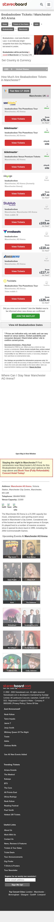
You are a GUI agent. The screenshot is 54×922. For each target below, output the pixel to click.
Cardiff (33, 895)
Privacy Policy (19, 703)
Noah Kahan (9, 714)
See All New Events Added (15, 754)
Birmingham (14, 895)
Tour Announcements (13, 857)
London (29, 892)
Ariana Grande (10, 770)
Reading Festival (11, 806)
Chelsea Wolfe (10, 746)
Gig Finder (8, 861)
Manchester (23, 29)
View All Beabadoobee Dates (26, 325)
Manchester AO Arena (36, 536)
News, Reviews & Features (15, 844)
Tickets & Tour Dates (20, 24)
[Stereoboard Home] (14, 5)
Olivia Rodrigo (10, 797)
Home (5, 24)
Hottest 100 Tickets (12, 815)
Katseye (7, 779)
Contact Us (8, 839)
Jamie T (7, 723)
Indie (36, 24)
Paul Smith (9, 810)
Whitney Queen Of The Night (16, 732)
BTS (6, 783)
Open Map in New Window (26, 454)
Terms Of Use (32, 703)
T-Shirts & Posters (12, 866)
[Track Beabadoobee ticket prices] (5, 91)
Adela (6, 741)
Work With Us (10, 835)
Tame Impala (9, 719)
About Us (8, 830)
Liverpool (41, 895)
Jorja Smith (9, 728)
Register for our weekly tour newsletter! (20, 876)
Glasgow (24, 895)
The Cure (8, 788)
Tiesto (6, 737)
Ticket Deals (9, 852)
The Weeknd (9, 774)
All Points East (10, 792)
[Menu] (49, 5)
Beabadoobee (8, 29)
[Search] (41, 4)
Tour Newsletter (10, 870)
